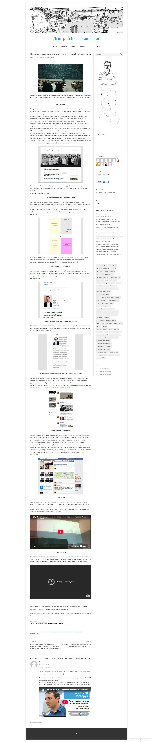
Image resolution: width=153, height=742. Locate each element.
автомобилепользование (103, 286)
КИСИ (98, 280)
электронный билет (101, 358)
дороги (111, 303)
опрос (120, 323)
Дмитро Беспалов (50, 57)
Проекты (73, 46)
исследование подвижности (103, 306)
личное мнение (114, 311)
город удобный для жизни (103, 297)
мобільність (106, 317)
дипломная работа (113, 300)
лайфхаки (79, 632)
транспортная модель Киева (103, 340)
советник (111, 335)
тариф (104, 337)
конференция (100, 311)
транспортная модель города (104, 343)
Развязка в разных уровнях (103, 283)
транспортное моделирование (104, 346)
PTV (109, 265)
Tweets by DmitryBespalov (103, 174)
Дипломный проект (101, 277)
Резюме (55, 46)
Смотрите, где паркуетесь (103, 241)
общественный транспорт (111, 323)
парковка (104, 326)
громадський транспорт (102, 300)
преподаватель (35, 634)
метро (104, 314)
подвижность (100, 332)
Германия (107, 274)
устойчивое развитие (114, 355)
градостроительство (116, 297)
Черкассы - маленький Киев (103, 224)
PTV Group (114, 265)
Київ (110, 280)
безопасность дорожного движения (105, 288)
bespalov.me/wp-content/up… (103, 371)
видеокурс (99, 291)
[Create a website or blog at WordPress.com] (76, 733)
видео (117, 288)
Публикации (82, 46)
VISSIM (106, 271)
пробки (106, 332)
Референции (64, 46)
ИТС (119, 277)
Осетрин (115, 280)
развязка (119, 332)
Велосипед (112, 271)
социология (118, 335)
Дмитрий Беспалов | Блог (76, 38)
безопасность (113, 286)
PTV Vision (99, 268)
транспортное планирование (103, 349)
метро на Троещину (113, 314)
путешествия (112, 332)
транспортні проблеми (102, 355)
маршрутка (99, 314)
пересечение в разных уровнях (104, 329)
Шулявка (118, 283)
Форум (113, 283)
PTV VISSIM (106, 268)
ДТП (112, 274)
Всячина (40, 632)
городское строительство (103, 294)
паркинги (99, 326)
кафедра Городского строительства (63, 632)
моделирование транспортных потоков (106, 320)
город (108, 291)
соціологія (99, 337)
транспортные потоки (113, 352)
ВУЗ (50, 632)
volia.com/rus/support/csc (102, 368)
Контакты (97, 46)
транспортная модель (112, 337)
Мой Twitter (99, 171)
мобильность (100, 317)
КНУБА (102, 280)
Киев (106, 280)
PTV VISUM (113, 268)
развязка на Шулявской (102, 335)
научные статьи (100, 323)
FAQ (90, 46)
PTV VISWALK (100, 271)
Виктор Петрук (100, 274)
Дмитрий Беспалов (112, 277)
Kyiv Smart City (103, 265)
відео (104, 291)
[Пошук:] (109, 54)
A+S (97, 265)
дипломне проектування (102, 303)
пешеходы (116, 329)
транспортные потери (102, 352)
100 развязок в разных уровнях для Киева (107, 238)
